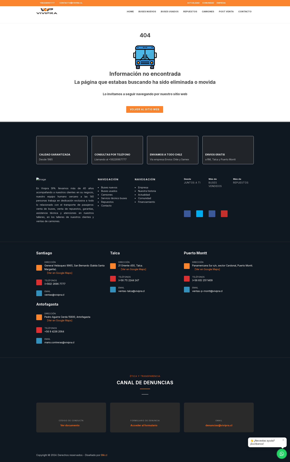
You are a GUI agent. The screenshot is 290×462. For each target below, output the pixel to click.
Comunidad (208, 3)
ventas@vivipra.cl (54, 294)
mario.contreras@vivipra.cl (59, 342)
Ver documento (70, 425)
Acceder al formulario (144, 425)
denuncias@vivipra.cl (218, 425)
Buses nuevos (109, 187)
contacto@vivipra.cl (70, 3)
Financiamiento (146, 201)
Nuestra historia (147, 191)
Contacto (106, 205)
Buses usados (109, 191)
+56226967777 (47, 3)
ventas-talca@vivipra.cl (131, 291)
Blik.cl (104, 455)
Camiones (107, 194)
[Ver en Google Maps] (59, 272)
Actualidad (193, 3)
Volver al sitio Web (144, 109)
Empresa (221, 3)
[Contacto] (282, 454)
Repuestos (107, 201)
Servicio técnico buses (114, 198)
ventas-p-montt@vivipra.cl (207, 291)
